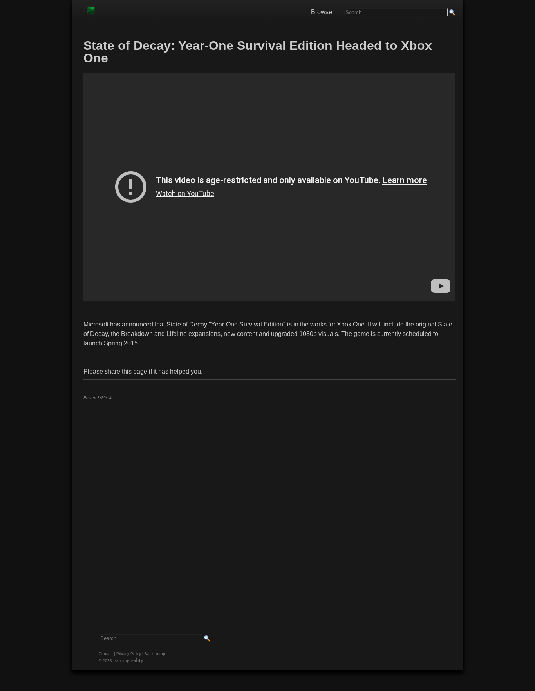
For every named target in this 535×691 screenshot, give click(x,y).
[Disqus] (269, 504)
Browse (321, 12)
